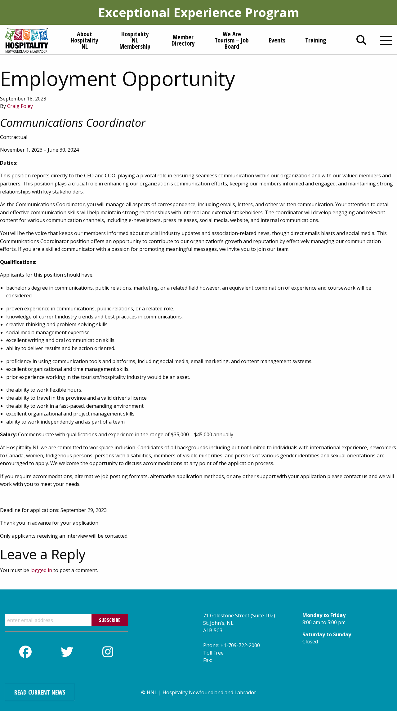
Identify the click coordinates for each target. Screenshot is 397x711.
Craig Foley (20, 106)
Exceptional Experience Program (198, 12)
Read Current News (39, 692)
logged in (41, 570)
